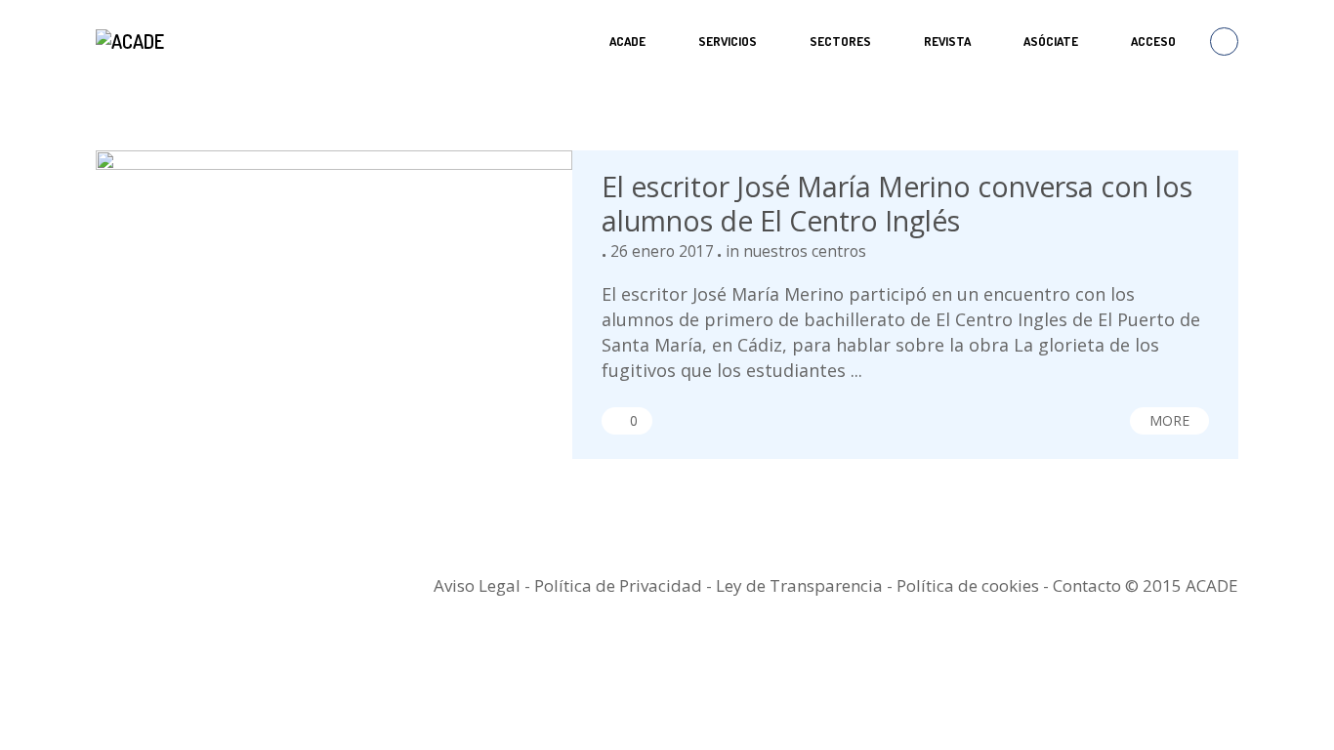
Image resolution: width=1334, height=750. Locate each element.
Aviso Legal (477, 585)
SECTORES (840, 41)
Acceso (1153, 41)
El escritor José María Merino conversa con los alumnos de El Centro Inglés (897, 203)
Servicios (727, 41)
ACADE (627, 41)
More (1169, 420)
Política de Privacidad (618, 585)
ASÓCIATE (1050, 41)
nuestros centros (804, 251)
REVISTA (947, 41)
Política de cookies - (974, 585)
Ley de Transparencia (801, 585)
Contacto (1087, 585)
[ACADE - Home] (132, 41)
